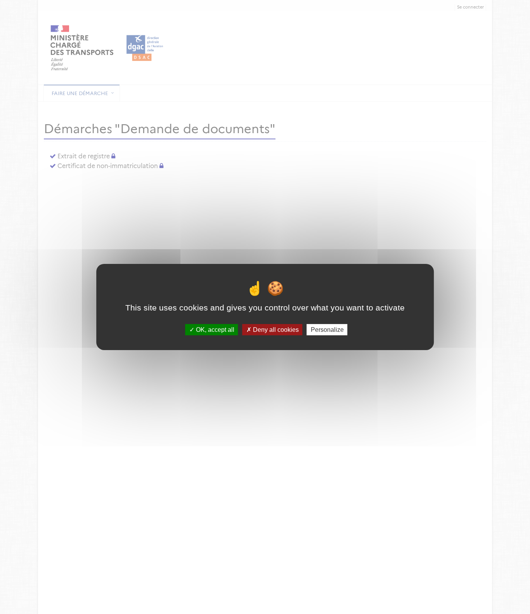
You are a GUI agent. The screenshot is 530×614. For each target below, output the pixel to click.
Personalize (327, 329)
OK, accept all (214, 329)
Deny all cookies (275, 329)
